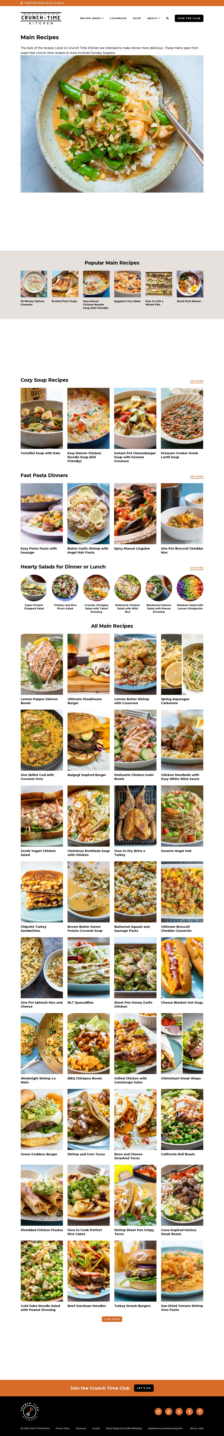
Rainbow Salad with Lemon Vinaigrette (190, 607)
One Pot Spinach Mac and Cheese (41, 1004)
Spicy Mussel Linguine (132, 548)
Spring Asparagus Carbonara (175, 701)
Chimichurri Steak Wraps (181, 1078)
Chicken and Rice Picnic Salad (65, 607)
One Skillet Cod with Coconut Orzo (37, 777)
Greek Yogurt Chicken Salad (38, 853)
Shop (137, 18)
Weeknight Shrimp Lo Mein (38, 1080)
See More (196, 381)
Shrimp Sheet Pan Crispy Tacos (134, 1232)
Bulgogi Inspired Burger (87, 775)
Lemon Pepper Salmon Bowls (39, 701)
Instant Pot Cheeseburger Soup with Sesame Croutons (135, 457)
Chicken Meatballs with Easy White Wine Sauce (180, 777)
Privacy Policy (63, 1428)
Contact (96, 1428)
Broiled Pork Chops (64, 301)
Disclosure (81, 1428)
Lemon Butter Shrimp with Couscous (131, 701)
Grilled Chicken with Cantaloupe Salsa (130, 1080)
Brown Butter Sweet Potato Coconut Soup (85, 929)
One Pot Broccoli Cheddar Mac (182, 550)
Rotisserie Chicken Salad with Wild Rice (127, 608)
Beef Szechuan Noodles (87, 1306)
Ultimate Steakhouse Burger (85, 701)
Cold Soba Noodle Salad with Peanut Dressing (40, 1308)
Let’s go (144, 1388)
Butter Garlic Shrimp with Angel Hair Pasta (87, 550)
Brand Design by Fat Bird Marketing (124, 1428)
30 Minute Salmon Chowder (32, 303)
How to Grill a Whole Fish (154, 303)
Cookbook (118, 18)
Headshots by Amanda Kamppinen (165, 1428)
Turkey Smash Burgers (132, 1306)
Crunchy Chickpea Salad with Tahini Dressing (96, 608)
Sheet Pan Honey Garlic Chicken (133, 1004)
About (152, 18)
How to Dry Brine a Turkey (129, 853)
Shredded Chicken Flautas (42, 1230)
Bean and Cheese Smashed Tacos (128, 1156)
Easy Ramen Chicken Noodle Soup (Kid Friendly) (95, 304)
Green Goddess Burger (39, 1154)
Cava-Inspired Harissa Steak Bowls (178, 1232)
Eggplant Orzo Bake (127, 301)
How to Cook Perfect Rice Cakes (85, 1232)
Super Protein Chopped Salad (34, 607)
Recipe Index (90, 18)
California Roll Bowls (178, 1154)
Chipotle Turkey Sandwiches (33, 929)
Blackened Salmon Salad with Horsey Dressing (159, 608)
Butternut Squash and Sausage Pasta (132, 929)
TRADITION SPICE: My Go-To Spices (44, 3)
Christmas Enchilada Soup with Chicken (89, 853)
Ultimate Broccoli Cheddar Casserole (176, 929)
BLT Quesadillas (81, 1002)
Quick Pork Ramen (189, 301)
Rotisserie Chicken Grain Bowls (134, 777)
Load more (112, 1319)
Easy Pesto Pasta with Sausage (39, 550)
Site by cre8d (196, 1428)
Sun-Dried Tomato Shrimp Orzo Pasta (182, 1308)
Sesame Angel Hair (176, 851)
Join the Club (189, 18)
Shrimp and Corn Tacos (86, 1154)
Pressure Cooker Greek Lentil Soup (179, 455)
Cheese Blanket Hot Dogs (182, 1002)
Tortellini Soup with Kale (40, 453)
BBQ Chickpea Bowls (85, 1078)
